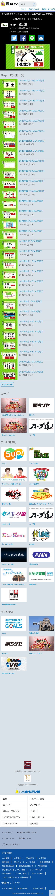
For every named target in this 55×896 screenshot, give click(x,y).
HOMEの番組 (22, 888)
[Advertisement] (28, 695)
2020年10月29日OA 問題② (31, 161)
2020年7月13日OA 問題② (31, 372)
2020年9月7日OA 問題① (30, 251)
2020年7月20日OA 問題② (31, 341)
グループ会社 (21, 874)
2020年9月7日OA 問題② (30, 241)
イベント (34, 811)
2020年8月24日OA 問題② (31, 281)
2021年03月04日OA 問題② (31, 100)
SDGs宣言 (30, 858)
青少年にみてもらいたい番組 (13, 870)
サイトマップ (7, 832)
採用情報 (5, 862)
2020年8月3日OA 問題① (30, 311)
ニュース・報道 (37, 798)
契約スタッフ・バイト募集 (24, 862)
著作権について (25, 838)
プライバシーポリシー (11, 844)
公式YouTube (33, 9)
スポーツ (7, 805)
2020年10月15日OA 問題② (31, 191)
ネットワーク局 (36, 870)
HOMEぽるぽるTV (8, 14)
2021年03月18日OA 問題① (31, 90)
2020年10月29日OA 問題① (31, 171)
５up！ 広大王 (23, 14)
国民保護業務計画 (26, 866)
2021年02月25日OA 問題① (31, 131)
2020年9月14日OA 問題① (31, 231)
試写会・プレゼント (12, 811)
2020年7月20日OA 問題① (31, 351)
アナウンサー (36, 805)
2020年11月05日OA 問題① (31, 141)
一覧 (28, 19)
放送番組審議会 (8, 866)
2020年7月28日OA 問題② (31, 331)
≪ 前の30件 (7, 384)
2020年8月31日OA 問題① (31, 271)
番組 (5, 798)
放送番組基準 (45, 862)
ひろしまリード (37, 817)
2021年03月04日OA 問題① (31, 111)
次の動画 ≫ (37, 19)
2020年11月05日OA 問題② (31, 151)
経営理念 (17, 858)
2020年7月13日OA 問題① (31, 362)
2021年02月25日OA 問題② (31, 121)
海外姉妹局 (6, 874)
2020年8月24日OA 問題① (31, 291)
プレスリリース (37, 874)
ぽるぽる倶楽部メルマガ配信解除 (15, 877)
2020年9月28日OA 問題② (31, 201)
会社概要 (34, 823)
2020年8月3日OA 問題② (30, 301)
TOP (23, 9)
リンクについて (8, 838)
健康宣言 (42, 858)
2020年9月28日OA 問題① (31, 211)
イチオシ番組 (7, 888)
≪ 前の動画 (18, 19)
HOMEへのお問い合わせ (27, 832)
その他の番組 (38, 888)
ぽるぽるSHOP (10, 823)
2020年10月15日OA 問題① (31, 181)
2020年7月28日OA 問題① (31, 321)
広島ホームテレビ (48, 9)
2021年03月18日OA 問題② (31, 80)
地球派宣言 (42, 866)
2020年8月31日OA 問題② (31, 261)
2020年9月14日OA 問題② (31, 221)
